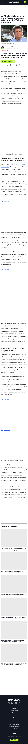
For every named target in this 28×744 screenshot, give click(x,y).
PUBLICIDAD (14, 739)
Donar (14, 715)
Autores (14, 712)
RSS (14, 717)
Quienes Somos (14, 710)
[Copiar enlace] (16, 65)
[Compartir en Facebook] (19, 65)
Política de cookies (14, 726)
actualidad (4, 50)
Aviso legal (14, 728)
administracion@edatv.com (14, 736)
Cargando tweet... (5, 201)
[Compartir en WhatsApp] (7, 65)
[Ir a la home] (14, 2)
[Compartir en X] (13, 65)
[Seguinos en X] (25, 2)
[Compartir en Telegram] (10, 65)
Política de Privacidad (14, 724)
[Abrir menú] (2, 2)
